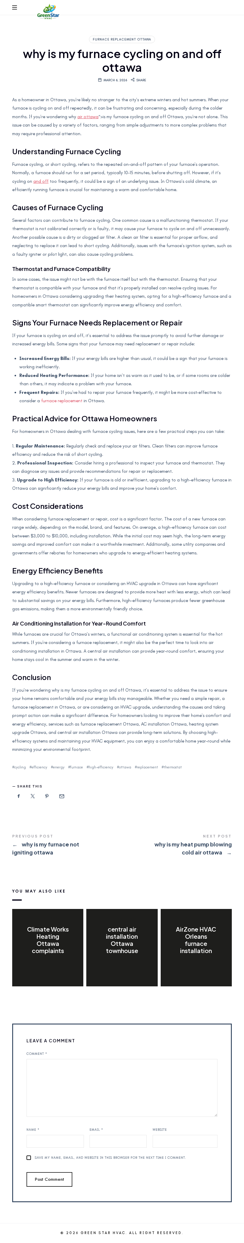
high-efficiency (101, 767)
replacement (147, 767)
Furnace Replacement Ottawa (122, 39)
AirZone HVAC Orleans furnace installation (196, 940)
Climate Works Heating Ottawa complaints (48, 940)
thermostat (173, 767)
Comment (36, 1054)
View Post (48, 963)
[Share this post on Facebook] (18, 796)
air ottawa (87, 116)
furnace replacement (61, 400)
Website (160, 1130)
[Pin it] (47, 796)
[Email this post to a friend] (61, 796)
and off (41, 181)
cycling (20, 767)
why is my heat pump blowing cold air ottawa (177, 846)
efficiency (39, 767)
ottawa (125, 767)
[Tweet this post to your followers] (33, 796)
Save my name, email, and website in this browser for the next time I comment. (110, 1158)
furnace (76, 767)
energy (59, 767)
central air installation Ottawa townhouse (122, 940)
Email (96, 1130)
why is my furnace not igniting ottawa (67, 846)
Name (33, 1130)
